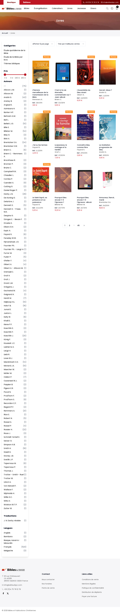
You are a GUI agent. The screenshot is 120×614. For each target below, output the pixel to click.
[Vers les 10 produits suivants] (83, 225)
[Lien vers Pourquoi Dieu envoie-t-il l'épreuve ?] (63, 179)
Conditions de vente (90, 579)
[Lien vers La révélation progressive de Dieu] (107, 127)
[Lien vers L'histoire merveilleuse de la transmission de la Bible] (40, 72)
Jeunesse (81, 8)
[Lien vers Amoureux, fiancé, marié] (107, 179)
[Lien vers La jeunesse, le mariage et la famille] (63, 127)
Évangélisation (40, 8)
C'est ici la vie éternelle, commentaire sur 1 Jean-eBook (63, 95)
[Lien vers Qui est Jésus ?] (107, 72)
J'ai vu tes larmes (39, 146)
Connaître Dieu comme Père (83, 147)
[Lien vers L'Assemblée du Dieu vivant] (85, 72)
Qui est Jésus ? (105, 91)
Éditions (26, 2)
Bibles (26, 8)
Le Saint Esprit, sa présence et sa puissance (39, 201)
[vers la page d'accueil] (20, 569)
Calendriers (57, 8)
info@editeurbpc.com (111, 2)
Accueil (5, 33)
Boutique (11, 2)
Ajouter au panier (40, 70)
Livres (69, 8)
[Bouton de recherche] (107, 8)
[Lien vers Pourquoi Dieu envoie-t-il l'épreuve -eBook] (85, 179)
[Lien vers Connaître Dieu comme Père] (85, 127)
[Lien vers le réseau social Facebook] (3, 593)
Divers (93, 8)
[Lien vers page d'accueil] (12, 8)
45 (78, 225)
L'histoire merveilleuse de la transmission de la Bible (40, 95)
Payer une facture (89, 596)
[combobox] (42, 44)
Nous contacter (48, 579)
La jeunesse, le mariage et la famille (61, 148)
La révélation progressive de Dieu (105, 148)
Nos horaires (47, 584)
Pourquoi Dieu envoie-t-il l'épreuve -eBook (84, 201)
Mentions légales (89, 584)
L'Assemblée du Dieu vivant (83, 92)
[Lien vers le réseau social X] (8, 593)
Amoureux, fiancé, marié (106, 199)
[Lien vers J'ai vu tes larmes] (40, 127)
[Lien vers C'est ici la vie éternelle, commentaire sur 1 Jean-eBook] (63, 72)
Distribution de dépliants (92, 592)
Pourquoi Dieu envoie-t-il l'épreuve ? (60, 201)
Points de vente (48, 588)
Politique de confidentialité (93, 588)
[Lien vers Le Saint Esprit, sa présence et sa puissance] (40, 179)
